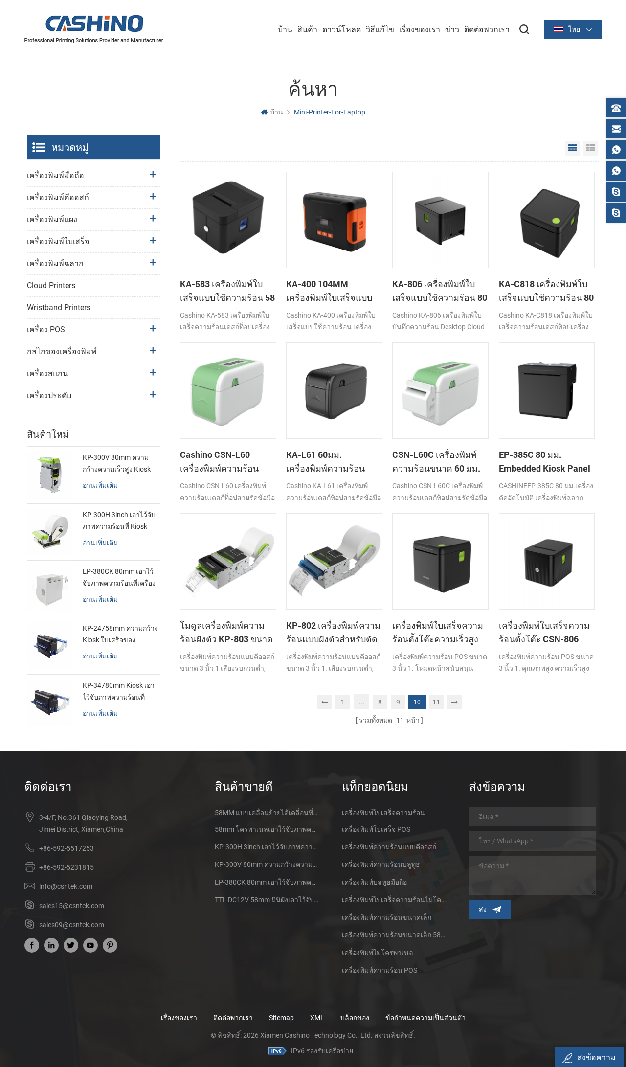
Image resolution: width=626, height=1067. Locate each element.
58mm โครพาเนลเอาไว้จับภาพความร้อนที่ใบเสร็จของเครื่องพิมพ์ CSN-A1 (266, 829)
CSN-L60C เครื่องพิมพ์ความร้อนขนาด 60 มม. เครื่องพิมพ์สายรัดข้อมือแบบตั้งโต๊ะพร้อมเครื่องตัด (437, 462)
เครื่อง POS (46, 329)
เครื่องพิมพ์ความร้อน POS (379, 970)
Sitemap (281, 1018)
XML (317, 1018)
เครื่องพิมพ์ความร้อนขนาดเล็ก (386, 917)
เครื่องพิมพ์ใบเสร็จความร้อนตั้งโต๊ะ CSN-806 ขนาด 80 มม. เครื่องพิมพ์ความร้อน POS (545, 632)
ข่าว (452, 29)
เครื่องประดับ (49, 395)
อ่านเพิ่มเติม (100, 485)
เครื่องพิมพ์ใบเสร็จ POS (376, 829)
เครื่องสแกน (47, 373)
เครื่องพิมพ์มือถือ (55, 175)
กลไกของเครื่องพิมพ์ (62, 351)
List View (590, 148)
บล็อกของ (354, 1018)
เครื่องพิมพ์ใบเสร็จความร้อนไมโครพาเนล (394, 900)
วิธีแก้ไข (380, 29)
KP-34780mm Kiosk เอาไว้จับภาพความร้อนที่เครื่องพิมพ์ (119, 692)
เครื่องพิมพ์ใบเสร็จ (58, 241)
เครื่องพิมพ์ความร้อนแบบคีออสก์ (389, 847)
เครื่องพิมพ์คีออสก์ (58, 197)
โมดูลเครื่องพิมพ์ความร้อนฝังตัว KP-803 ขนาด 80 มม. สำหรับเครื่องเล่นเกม (226, 632)
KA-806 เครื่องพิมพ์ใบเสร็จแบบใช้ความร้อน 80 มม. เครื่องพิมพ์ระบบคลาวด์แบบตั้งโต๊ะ (439, 291)
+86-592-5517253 (66, 848)
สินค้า (307, 29)
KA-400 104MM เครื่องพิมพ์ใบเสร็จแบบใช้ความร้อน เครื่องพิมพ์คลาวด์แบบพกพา (331, 291)
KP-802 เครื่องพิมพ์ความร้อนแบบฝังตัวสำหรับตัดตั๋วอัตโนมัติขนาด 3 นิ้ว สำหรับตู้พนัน (333, 632)
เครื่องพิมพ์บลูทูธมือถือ (374, 882)
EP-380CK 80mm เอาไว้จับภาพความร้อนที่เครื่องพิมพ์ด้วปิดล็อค (119, 578)
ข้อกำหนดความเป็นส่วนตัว (425, 1018)
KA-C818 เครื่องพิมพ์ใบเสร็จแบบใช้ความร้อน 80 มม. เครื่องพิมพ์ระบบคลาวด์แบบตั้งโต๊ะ (546, 291)
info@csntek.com (65, 886)
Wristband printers (58, 307)
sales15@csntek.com (71, 905)
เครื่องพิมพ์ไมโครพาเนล (377, 952)
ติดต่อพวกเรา (487, 29)
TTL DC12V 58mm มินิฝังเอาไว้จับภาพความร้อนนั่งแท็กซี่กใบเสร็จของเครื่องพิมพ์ (266, 900)
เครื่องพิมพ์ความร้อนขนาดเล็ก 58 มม (394, 935)
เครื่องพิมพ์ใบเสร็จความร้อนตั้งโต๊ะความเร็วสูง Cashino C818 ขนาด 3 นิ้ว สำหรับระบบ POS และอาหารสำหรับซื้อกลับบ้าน (440, 632)
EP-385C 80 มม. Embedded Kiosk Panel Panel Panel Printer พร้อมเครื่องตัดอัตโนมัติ (544, 462)
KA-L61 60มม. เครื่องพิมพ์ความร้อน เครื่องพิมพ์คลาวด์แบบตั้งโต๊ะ (333, 462)
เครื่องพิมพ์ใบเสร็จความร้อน (383, 813)
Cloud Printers (51, 285)
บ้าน (285, 29)
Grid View (572, 148)
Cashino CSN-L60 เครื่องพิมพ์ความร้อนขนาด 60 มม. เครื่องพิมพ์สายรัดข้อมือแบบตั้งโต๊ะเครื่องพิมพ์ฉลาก (226, 462)
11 (436, 702)
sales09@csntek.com (71, 925)
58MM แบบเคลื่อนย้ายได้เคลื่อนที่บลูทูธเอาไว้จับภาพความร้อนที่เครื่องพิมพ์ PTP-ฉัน (266, 813)
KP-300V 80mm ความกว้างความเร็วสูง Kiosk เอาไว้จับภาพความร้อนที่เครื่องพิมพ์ (119, 464)
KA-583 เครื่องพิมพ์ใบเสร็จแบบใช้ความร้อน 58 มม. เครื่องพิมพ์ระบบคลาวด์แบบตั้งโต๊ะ (227, 291)
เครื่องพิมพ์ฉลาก (55, 263)
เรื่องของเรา (419, 29)
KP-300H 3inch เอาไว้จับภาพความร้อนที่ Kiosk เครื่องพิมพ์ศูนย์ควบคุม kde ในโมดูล (119, 521)
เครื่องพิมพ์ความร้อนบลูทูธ (381, 864)
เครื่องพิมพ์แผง (52, 219)
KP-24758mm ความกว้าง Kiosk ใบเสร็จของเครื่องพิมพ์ (120, 635)
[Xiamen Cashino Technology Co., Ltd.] (94, 29)
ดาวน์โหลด (341, 29)
